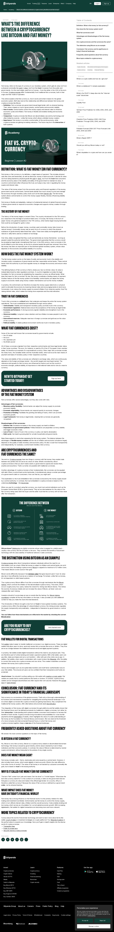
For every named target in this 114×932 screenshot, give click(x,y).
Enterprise (56, 3)
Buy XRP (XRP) (8, 891)
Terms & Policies (27, 915)
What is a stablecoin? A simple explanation (91, 86)
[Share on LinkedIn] (12, 839)
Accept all (85, 920)
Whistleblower (38, 915)
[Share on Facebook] (3, 839)
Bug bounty (55, 915)
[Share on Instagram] (8, 839)
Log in (97, 3)
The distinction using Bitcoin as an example (91, 45)
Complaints (47, 915)
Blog (56, 906)
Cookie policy (91, 915)
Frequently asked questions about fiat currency (92, 55)
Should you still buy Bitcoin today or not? (91, 145)
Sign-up (106, 3)
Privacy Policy (17, 915)
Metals (5, 879)
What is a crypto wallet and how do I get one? (92, 79)
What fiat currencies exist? (85, 32)
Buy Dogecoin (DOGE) (10, 893)
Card (58, 882)
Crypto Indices (8, 873)
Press (38, 906)
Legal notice (7, 915)
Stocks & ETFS (8, 876)
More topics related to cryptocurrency (89, 58)
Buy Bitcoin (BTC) (9, 885)
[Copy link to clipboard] (26, 839)
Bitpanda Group (10, 906)
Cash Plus (60, 871)
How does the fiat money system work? (90, 29)
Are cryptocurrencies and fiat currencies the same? (94, 42)
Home (5, 9)
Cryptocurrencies (9, 871)
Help (62, 906)
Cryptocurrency (35, 871)
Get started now (54, 627)
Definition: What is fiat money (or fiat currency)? (92, 25)
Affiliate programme (62, 888)
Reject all (102, 920)
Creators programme (63, 891)
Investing (33, 873)
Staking (59, 873)
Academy (11, 9)
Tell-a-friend (60, 885)
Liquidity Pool (81, 103)
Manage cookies (94, 926)
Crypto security (34, 882)
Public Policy (47, 906)
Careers (30, 906)
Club (58, 876)
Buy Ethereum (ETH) (9, 888)
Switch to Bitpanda (9, 882)
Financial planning (35, 876)
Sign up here (56, 378)
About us (21, 906)
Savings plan (60, 879)
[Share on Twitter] (17, 839)
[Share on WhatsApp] (21, 839)
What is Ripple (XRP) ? (84, 138)
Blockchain (33, 879)
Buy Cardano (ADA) (9, 896)
